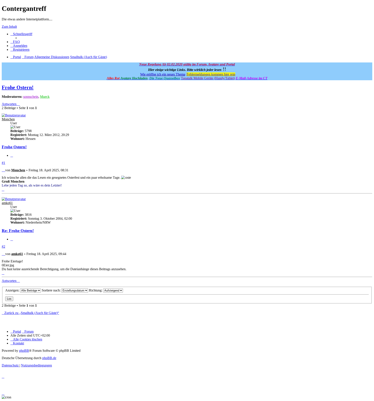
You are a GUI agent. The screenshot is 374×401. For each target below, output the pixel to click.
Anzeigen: (12, 290)
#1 (3, 163)
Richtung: (96, 290)
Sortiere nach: (51, 290)
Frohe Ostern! (18, 87)
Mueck (45, 96)
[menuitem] (15, 42)
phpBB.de (49, 358)
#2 (3, 246)
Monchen (8, 119)
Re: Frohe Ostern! (18, 230)
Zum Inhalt (9, 26)
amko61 (7, 203)
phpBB (24, 350)
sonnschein (30, 96)
